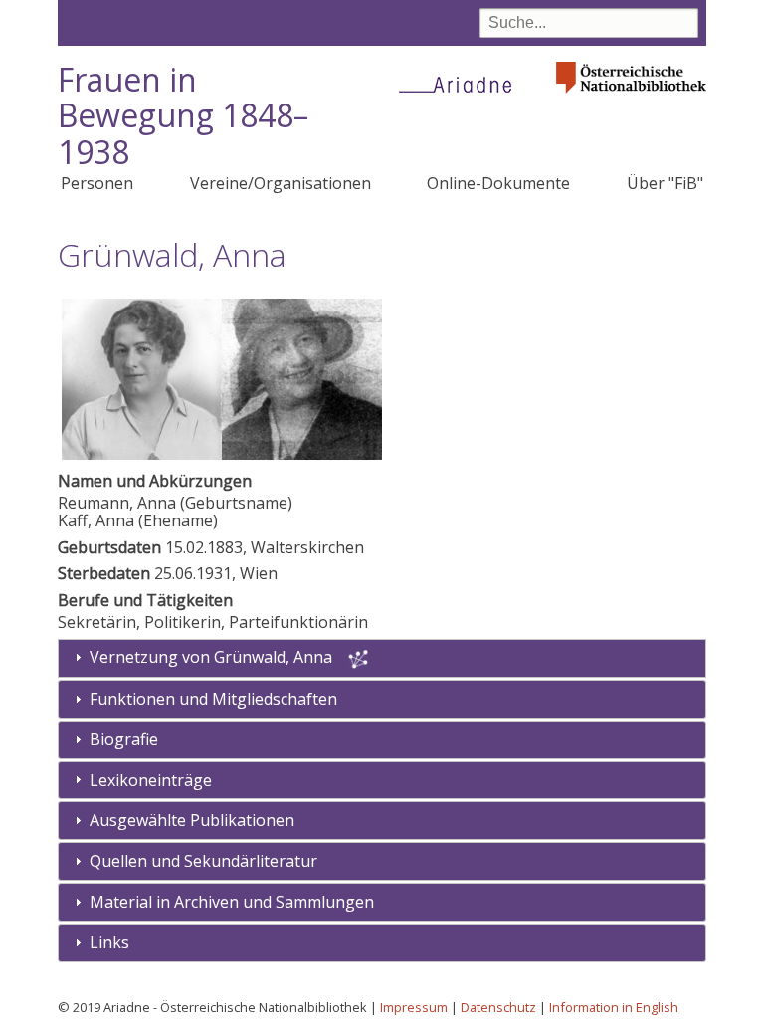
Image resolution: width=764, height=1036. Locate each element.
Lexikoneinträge (151, 780)
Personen (97, 183)
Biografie (124, 739)
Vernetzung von (211, 657)
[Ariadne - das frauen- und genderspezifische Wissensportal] (461, 83)
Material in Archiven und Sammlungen (232, 902)
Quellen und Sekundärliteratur (203, 861)
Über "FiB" (665, 183)
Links (109, 942)
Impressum (414, 1007)
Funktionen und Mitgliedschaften (213, 699)
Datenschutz (498, 1007)
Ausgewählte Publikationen (192, 820)
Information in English (613, 1007)
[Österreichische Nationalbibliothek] (631, 99)
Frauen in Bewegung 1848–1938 (183, 116)
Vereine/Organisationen (280, 183)
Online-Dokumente (498, 183)
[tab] (382, 699)
